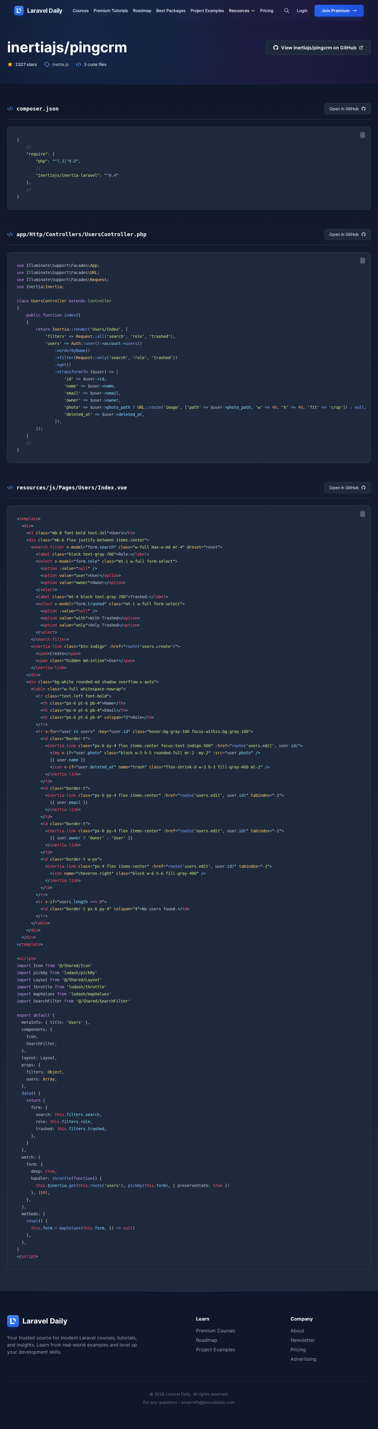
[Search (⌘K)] (287, 11)
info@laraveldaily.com (214, 1402)
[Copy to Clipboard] (362, 134)
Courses (81, 10)
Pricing (266, 10)
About (297, 1331)
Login (302, 10)
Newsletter (303, 1340)
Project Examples (207, 10)
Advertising (303, 1359)
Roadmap (142, 10)
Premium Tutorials (111, 10)
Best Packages (171, 10)
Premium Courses (215, 1331)
